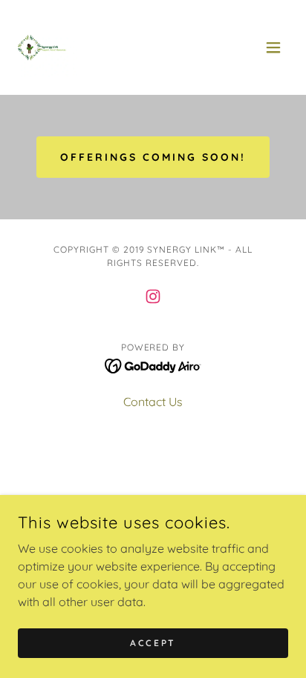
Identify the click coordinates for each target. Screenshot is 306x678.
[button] (273, 47)
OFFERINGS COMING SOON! (153, 157)
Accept (152, 642)
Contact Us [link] (153, 401)
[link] (47, 47)
